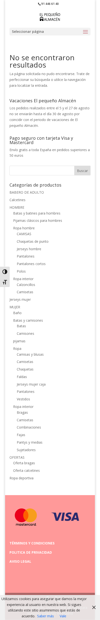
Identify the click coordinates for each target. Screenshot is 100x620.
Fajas (21, 434)
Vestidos (23, 399)
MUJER (14, 307)
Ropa (17, 348)
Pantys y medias (29, 442)
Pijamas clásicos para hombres (37, 220)
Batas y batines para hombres (36, 213)
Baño (17, 312)
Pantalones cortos (31, 263)
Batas (21, 326)
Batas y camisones (28, 320)
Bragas (22, 412)
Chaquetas (25, 369)
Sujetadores (26, 450)
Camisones (25, 333)
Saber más (45, 616)
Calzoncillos (26, 284)
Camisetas (25, 292)
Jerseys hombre (29, 249)
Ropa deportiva (21, 478)
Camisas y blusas (30, 354)
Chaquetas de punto (33, 241)
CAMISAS (24, 234)
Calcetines (17, 200)
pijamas (19, 341)
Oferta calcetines (26, 470)
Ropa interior (23, 278)
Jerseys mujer (20, 299)
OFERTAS (17, 457)
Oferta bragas (24, 463)
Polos (21, 271)
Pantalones (25, 256)
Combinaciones (29, 427)
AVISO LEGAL (20, 561)
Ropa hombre (24, 228)
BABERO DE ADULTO (26, 192)
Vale (63, 616)
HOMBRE (16, 207)
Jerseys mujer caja (31, 384)
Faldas (22, 376)
